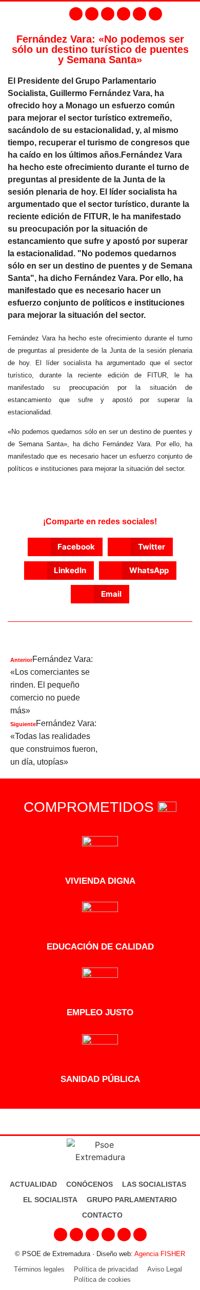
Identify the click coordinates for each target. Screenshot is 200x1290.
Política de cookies (102, 1279)
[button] (190, 14)
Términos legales (39, 1269)
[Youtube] (123, 14)
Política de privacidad (106, 1269)
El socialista (50, 1200)
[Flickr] (139, 14)
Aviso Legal (164, 1269)
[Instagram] (91, 14)
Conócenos (89, 1184)
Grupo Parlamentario (132, 1200)
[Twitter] (107, 14)
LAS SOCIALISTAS (154, 1184)
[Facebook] (76, 14)
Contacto (102, 1215)
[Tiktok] (155, 14)
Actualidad (33, 1184)
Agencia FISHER (159, 1254)
